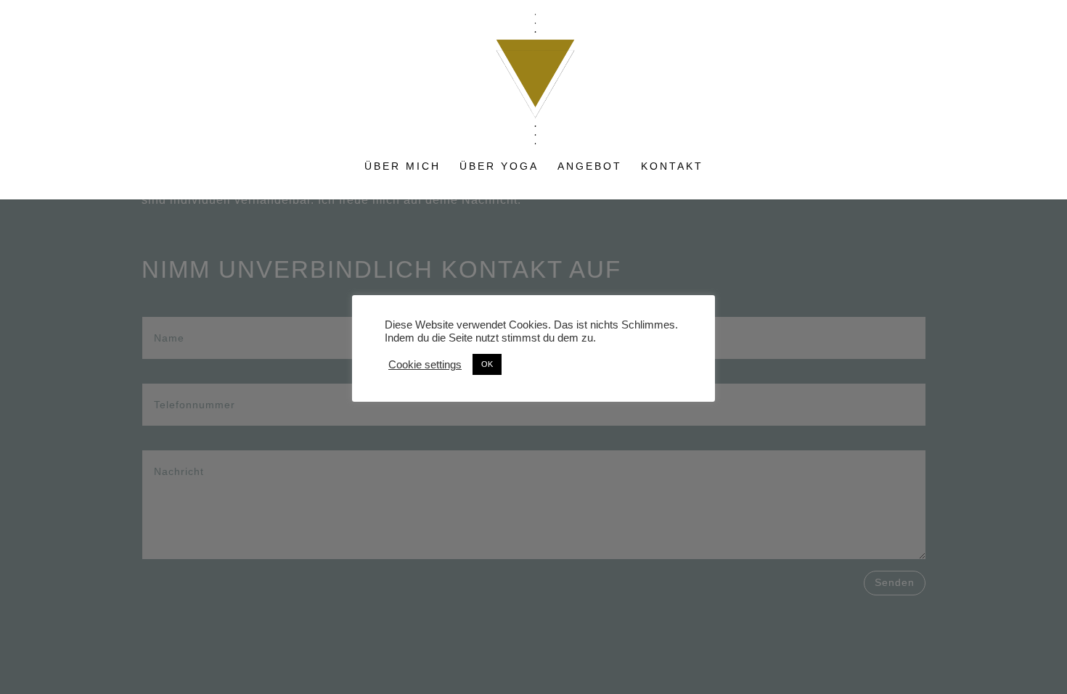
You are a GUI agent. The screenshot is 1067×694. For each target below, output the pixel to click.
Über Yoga (499, 166)
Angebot (589, 166)
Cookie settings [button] (425, 365)
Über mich (402, 166)
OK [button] (487, 364)
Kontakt (672, 166)
